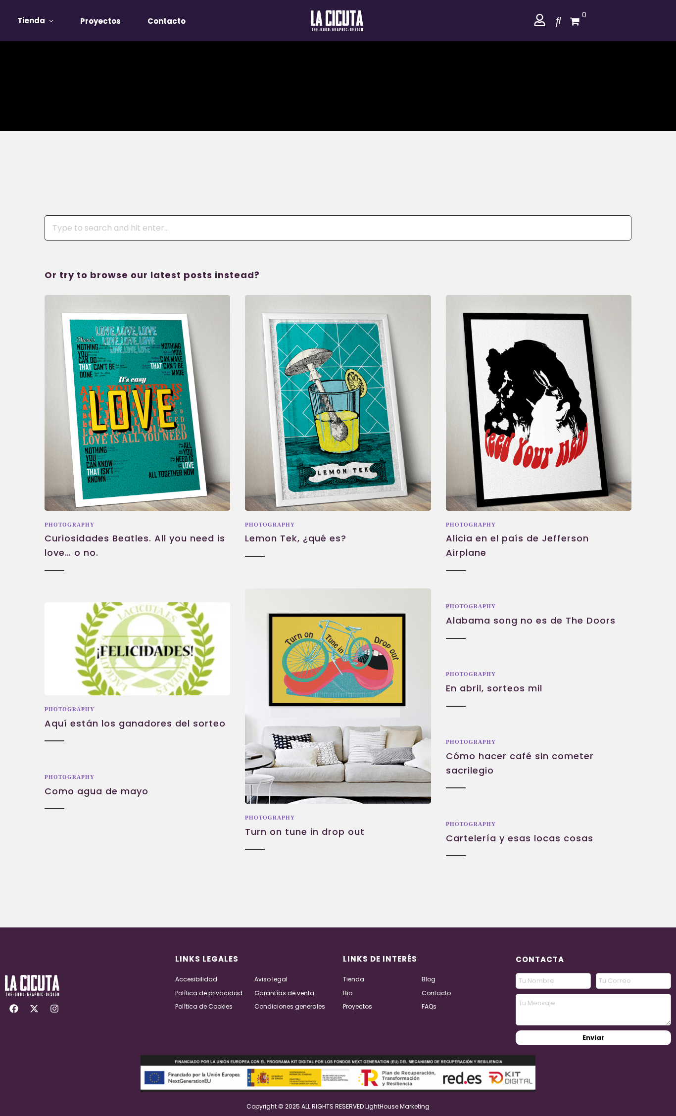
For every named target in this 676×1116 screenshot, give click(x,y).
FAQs (429, 1006)
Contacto (166, 21)
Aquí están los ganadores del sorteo (135, 723)
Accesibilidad (196, 979)
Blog (428, 979)
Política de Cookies (204, 1006)
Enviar (593, 1037)
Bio (347, 993)
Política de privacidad (208, 993)
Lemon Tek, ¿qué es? (295, 538)
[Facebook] (14, 1009)
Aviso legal (271, 979)
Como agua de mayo (96, 791)
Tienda (31, 20)
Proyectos (100, 21)
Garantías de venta (284, 993)
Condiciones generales (289, 1006)
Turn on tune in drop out (305, 831)
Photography (70, 525)
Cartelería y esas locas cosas (519, 838)
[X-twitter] (34, 1009)
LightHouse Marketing (397, 1106)
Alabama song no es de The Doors (531, 620)
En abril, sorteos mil (494, 688)
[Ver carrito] (570, 20)
